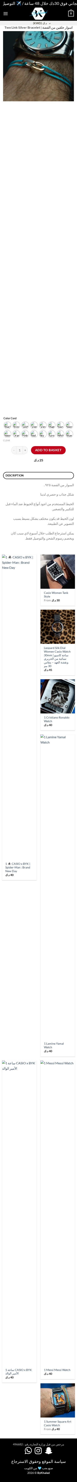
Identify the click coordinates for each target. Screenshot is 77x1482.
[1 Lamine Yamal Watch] (57, 887)
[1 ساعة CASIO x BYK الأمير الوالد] (19, 1213)
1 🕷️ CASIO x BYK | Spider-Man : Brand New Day (17, 867)
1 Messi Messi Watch (57, 1370)
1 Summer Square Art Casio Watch (57, 1423)
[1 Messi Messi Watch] (57, 1213)
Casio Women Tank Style (56, 594)
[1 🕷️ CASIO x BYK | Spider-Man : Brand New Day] (19, 707)
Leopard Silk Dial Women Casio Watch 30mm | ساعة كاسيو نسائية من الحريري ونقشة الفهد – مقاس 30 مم (57, 656)
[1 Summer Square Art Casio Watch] (57, 1400)
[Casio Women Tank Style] (57, 572)
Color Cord (9, 418)
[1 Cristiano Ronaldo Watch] (57, 696)
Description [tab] (15, 475)
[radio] (7, 425)
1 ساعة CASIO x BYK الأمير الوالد (18, 1371)
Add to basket (48, 450)
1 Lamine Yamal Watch (54, 1045)
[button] (5, 14)
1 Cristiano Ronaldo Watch (56, 719)
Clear (6, 440)
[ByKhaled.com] (38, 14)
